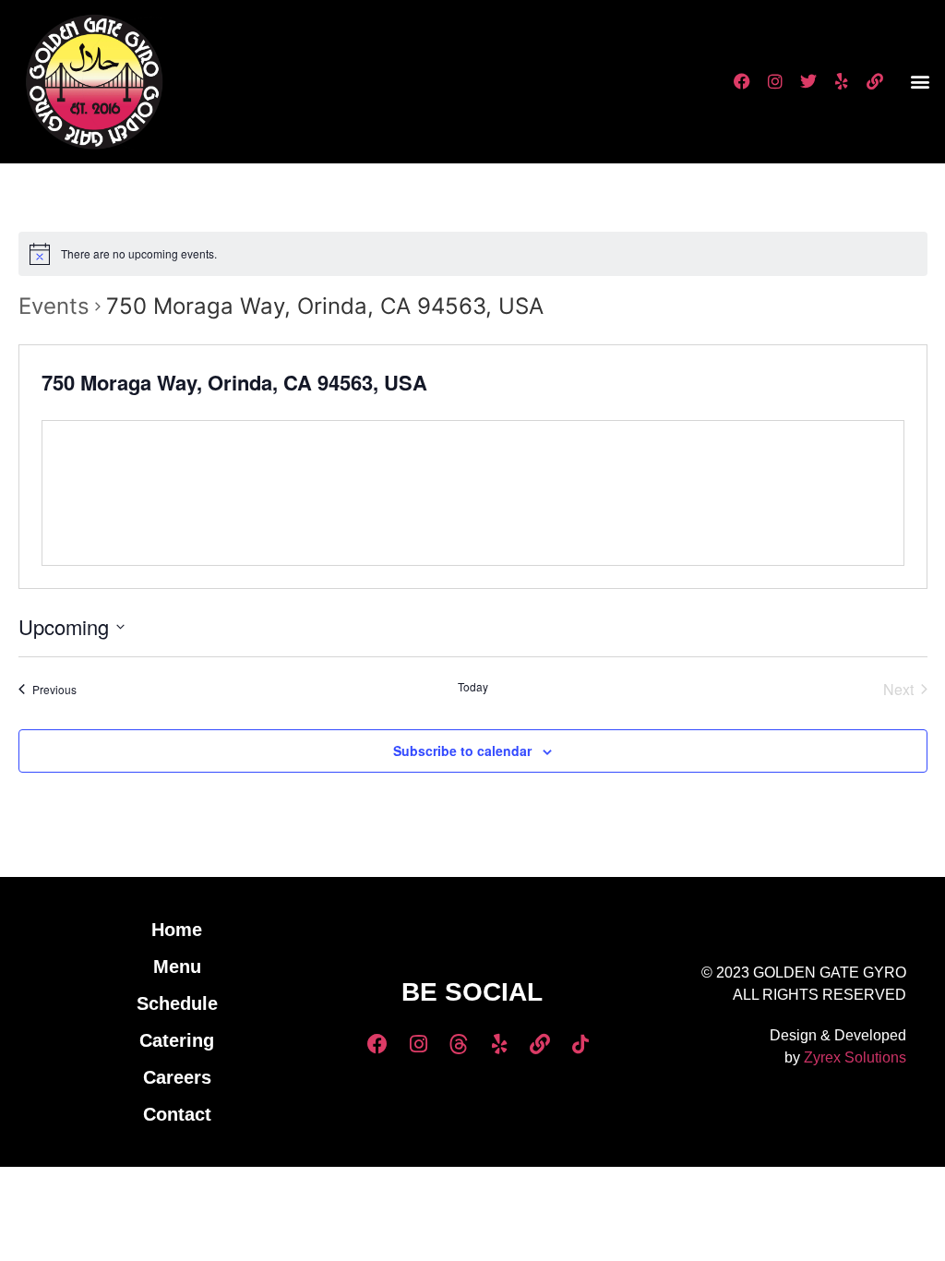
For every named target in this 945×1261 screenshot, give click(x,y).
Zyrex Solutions (855, 1057)
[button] (920, 81)
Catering (176, 1040)
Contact (177, 1114)
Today (473, 686)
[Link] (874, 81)
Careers (177, 1077)
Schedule (177, 1003)
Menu (177, 966)
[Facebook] (742, 81)
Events (54, 306)
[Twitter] (808, 81)
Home (176, 929)
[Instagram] (775, 81)
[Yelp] (841, 81)
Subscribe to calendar (462, 750)
